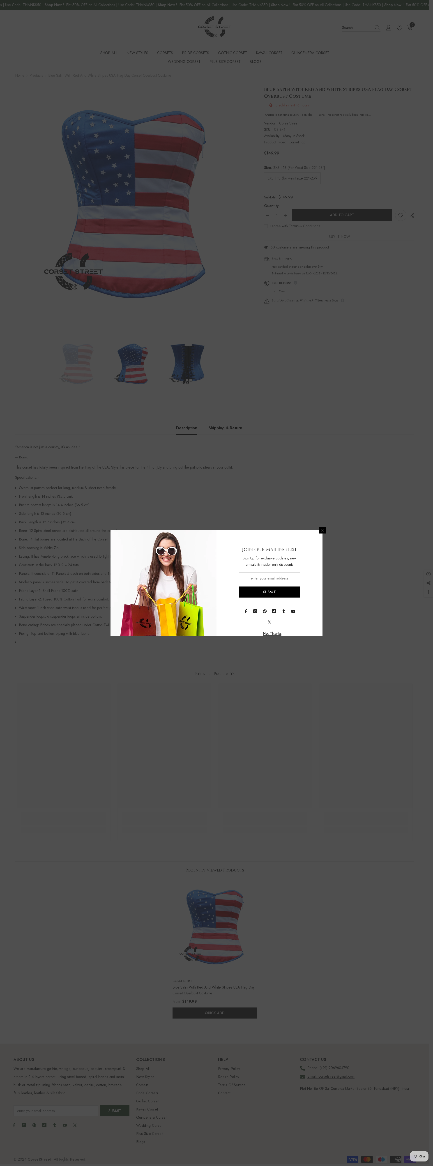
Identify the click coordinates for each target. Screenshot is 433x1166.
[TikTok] (274, 611)
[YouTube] (293, 611)
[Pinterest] (264, 611)
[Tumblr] (283, 611)
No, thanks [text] (272, 633)
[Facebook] (246, 611)
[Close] (322, 530)
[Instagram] (255, 611)
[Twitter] (269, 622)
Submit (269, 592)
